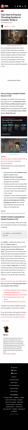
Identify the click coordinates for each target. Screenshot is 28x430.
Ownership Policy (14, 388)
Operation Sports (10, 406)
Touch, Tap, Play (7, 409)
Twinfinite (16, 397)
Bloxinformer (21, 409)
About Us (14, 376)
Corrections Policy (14, 379)
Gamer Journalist (10, 404)
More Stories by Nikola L (9, 353)
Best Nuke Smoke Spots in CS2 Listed (15, 301)
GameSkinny (19, 404)
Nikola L (7, 26)
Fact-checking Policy (14, 385)
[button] (25, 6)
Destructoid (20, 402)
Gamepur (22, 397)
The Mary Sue (18, 406)
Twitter (15, 370)
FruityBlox (14, 409)
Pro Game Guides (8, 397)
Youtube (15, 373)
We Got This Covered (10, 402)
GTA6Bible (14, 411)
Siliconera (20, 399)
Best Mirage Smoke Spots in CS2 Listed (15, 295)
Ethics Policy (14, 382)
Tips (2, 11)
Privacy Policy (14, 391)
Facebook (14, 367)
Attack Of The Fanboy (11, 399)
